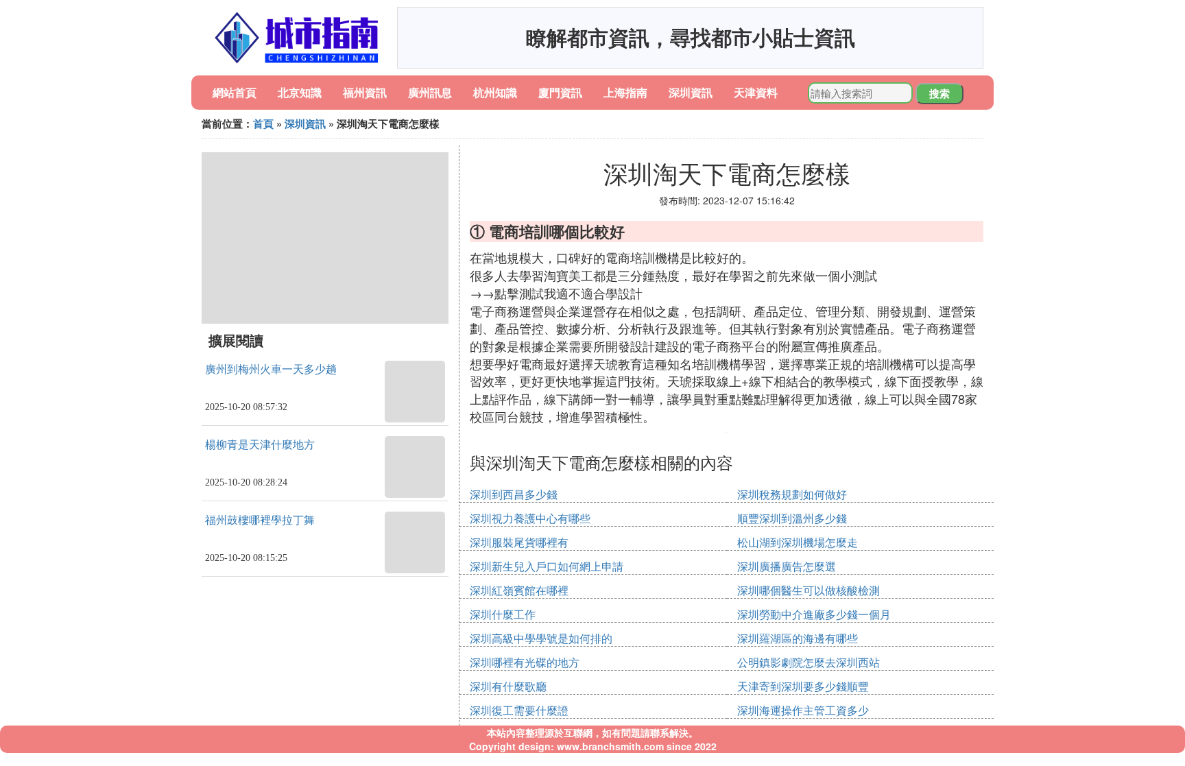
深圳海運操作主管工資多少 (803, 710)
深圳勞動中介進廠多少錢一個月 (814, 614)
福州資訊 (365, 92)
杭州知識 (495, 92)
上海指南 (625, 92)
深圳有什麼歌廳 (508, 686)
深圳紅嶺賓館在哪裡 (519, 590)
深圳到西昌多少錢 (514, 494)
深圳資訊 (691, 92)
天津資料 (756, 92)
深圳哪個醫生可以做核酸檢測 (808, 590)
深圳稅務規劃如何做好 (792, 494)
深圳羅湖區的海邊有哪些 (797, 638)
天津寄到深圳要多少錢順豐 (803, 686)
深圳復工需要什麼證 (519, 710)
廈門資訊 (560, 92)
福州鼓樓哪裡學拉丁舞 (260, 520)
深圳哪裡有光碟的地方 (524, 662)
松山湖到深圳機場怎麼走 (797, 542)
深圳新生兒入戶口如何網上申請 (546, 566)
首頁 (263, 123)
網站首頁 (234, 92)
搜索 (939, 93)
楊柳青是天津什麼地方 (260, 445)
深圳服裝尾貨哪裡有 (519, 542)
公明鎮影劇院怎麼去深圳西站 (808, 662)
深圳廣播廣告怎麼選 (786, 566)
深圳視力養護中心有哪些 (530, 518)
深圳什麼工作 (503, 614)
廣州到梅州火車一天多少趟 (271, 369)
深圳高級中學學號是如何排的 (541, 638)
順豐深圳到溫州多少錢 (792, 518)
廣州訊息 (430, 92)
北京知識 (300, 92)
